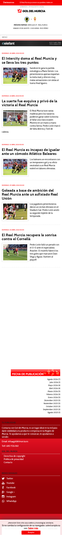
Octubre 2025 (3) (53, 407)
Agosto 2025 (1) (54, 413)
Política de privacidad (13, 459)
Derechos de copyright (14, 456)
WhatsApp (11, 501)
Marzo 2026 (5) (54, 392)
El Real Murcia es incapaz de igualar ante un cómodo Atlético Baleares (31, 152)
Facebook (10, 488)
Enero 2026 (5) (54, 398)
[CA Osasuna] (15, 118)
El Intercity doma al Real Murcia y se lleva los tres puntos (29, 60)
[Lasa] (15, 212)
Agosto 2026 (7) (53, 379)
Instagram (11, 497)
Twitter (9, 479)
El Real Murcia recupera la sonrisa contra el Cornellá (29, 237)
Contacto (8, 462)
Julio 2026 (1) (55, 382)
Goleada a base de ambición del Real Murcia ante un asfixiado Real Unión (30, 194)
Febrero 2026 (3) (53, 395)
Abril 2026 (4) (54, 389)
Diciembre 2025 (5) (52, 401)
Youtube (10, 483)
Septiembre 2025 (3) (51, 410)
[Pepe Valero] (15, 76)
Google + (10, 492)
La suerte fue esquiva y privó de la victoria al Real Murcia (29, 103)
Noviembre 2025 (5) (52, 404)
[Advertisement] (37, 318)
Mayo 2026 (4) (54, 385)
